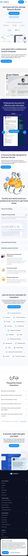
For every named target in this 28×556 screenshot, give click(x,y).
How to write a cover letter (7, 484)
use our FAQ (23, 403)
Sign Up (21, 2)
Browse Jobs (4, 508)
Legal (21, 316)
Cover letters (4, 499)
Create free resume (6, 61)
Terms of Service (5, 518)
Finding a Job (4, 504)
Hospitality (11, 316)
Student (8, 338)
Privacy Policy (4, 521)
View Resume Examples (14, 288)
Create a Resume (14, 427)
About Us (3, 464)
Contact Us (4, 514)
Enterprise (4, 474)
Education (9, 307)
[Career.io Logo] (5, 2)
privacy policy (6, 549)
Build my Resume (6, 167)
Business (8, 299)
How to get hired (5, 486)
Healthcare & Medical (15, 312)
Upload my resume (14, 17)
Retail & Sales (19, 329)
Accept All (5, 552)
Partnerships (4, 472)
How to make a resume (6, 482)
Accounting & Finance (15, 295)
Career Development (6, 506)
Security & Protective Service (15, 333)
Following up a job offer (6, 491)
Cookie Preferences (15, 552)
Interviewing (4, 501)
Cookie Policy (4, 523)
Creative (8, 303)
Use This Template (14, 131)
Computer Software (20, 299)
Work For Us (4, 476)
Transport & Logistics (20, 338)
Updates (3, 467)
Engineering (21, 307)
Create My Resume (14, 13)
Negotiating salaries (5, 489)
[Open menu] (25, 2)
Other (9, 329)
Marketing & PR (21, 325)
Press (3, 469)
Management (9, 325)
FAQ (2, 516)
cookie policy (13, 549)
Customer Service (20, 303)
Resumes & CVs (5, 497)
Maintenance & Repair (15, 320)
